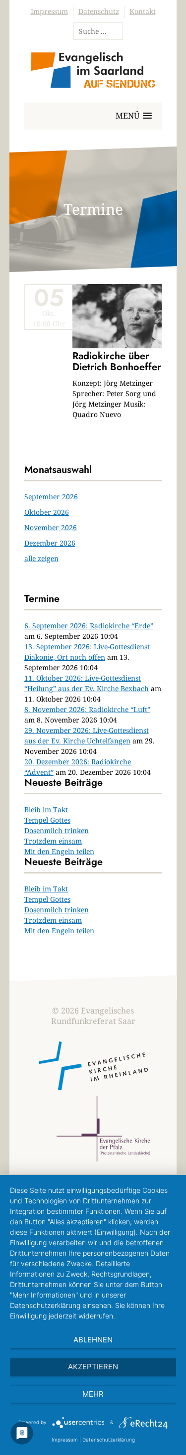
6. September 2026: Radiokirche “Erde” (88, 625)
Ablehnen (93, 1339)
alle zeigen (41, 558)
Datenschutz (98, 11)
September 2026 (51, 496)
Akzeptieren (93, 1366)
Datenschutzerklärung (108, 1440)
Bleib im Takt (46, 809)
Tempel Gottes (47, 820)
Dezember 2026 (49, 543)
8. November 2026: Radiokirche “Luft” (87, 709)
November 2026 (50, 527)
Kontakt (142, 11)
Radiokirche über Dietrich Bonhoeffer (116, 361)
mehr (93, 1394)
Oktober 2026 (46, 512)
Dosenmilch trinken (56, 830)
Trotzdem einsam (53, 841)
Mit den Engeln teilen (59, 851)
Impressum (49, 11)
